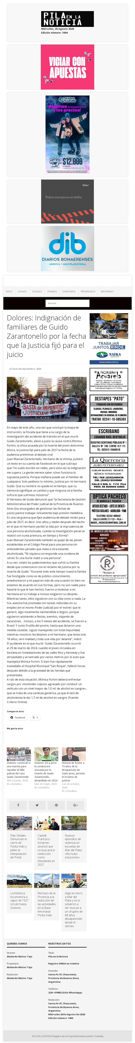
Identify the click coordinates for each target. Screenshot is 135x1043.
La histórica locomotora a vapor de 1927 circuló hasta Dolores (19, 900)
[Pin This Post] (56, 805)
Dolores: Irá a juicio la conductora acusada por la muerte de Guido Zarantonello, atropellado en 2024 (45, 771)
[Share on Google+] (75, 805)
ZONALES (52, 291)
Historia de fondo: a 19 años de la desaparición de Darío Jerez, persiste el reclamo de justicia (73, 771)
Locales (22, 291)
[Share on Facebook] (18, 805)
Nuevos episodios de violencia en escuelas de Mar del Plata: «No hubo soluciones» (73, 846)
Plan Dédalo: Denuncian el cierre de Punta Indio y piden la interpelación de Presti (18, 846)
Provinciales (88, 291)
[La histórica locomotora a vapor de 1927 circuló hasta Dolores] (19, 885)
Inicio (9, 291)
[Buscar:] (67, 303)
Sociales (37, 291)
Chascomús (68, 291)
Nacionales (107, 291)
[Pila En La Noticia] (67, 281)
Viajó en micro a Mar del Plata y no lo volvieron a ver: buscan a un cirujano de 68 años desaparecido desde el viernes (74, 909)
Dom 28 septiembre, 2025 (26, 368)
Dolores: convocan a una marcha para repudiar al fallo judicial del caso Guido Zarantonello (18, 770)
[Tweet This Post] (37, 805)
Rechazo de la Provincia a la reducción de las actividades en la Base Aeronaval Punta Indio (47, 904)
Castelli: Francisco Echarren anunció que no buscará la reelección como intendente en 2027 (46, 850)
